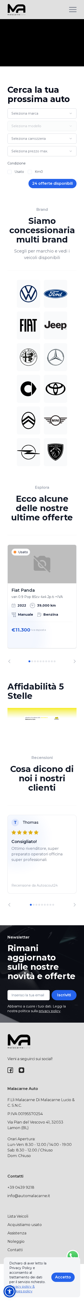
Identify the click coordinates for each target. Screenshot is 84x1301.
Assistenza (16, 1233)
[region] (42, 604)
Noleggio (15, 1241)
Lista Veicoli (17, 1216)
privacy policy (49, 1011)
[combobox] (42, 113)
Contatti (15, 1250)
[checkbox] (9, 172)
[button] (9, 1291)
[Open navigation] (73, 9)
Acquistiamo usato (24, 1224)
